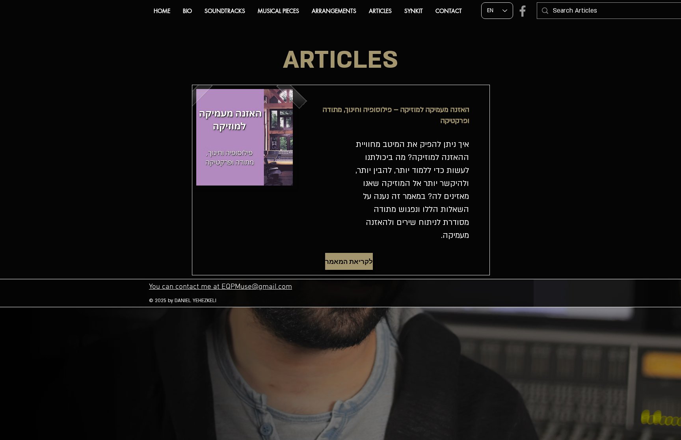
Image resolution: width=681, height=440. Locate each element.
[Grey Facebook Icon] (522, 11)
